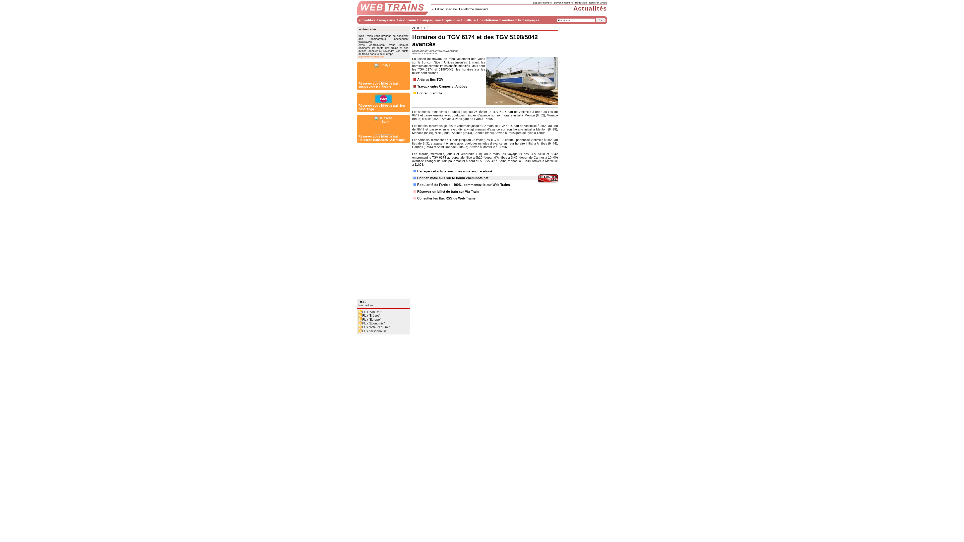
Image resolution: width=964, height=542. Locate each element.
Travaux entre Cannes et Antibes (442, 86)
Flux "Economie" (373, 323)
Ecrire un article (598, 2)
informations (365, 305)
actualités (366, 20)
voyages (532, 20)
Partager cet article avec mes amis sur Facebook (455, 171)
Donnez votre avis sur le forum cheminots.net (452, 178)
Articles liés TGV (430, 80)
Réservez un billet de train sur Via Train (448, 191)
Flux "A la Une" (372, 312)
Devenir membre (563, 2)
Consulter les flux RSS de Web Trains (446, 198)
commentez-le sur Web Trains (487, 185)
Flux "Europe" (371, 319)
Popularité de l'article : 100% (439, 185)
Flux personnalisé (374, 331)
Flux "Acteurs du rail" (376, 327)
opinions (452, 20)
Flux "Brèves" (371, 315)
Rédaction (581, 2)
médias (508, 20)
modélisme (488, 20)
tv (519, 20)
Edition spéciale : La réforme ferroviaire (462, 9)
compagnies (430, 20)
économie (407, 20)
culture (470, 20)
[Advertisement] (377, 221)
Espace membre (542, 2)
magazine (387, 20)
